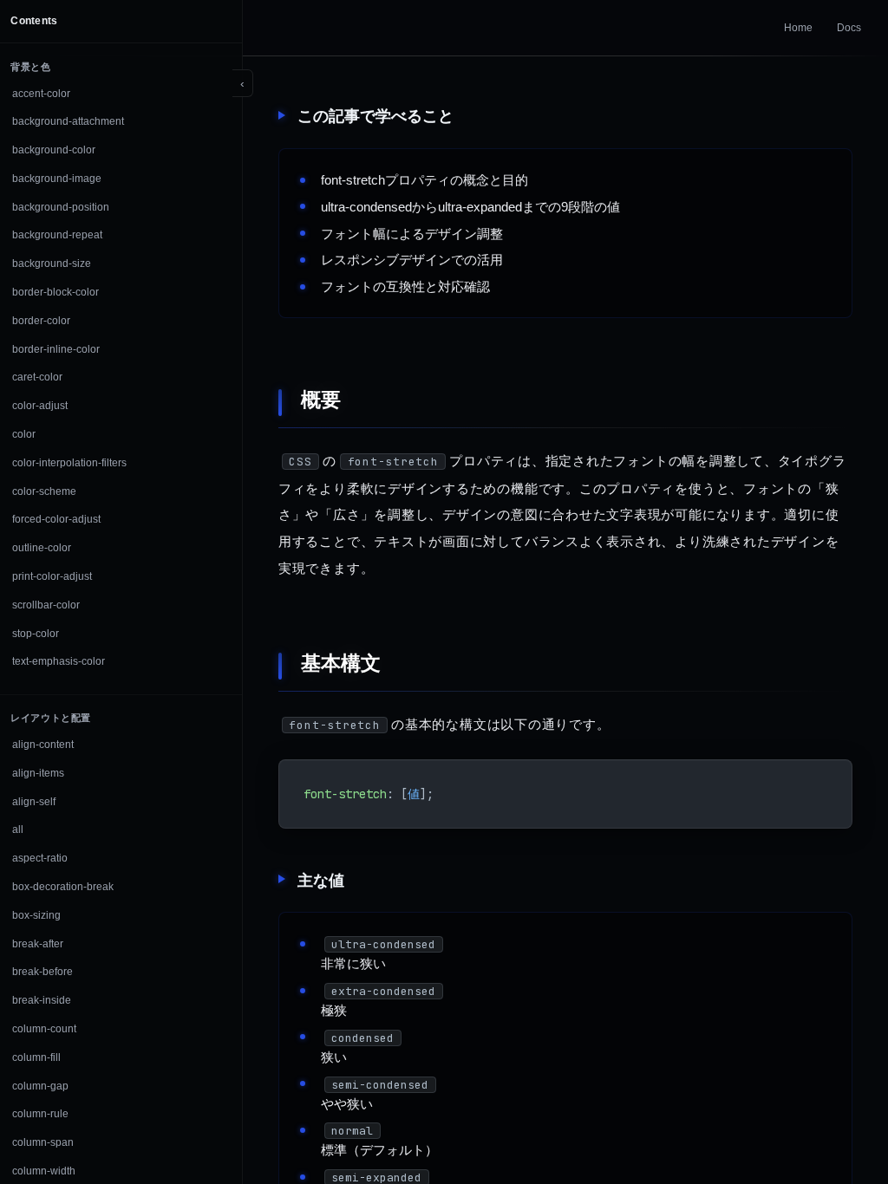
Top (837, 1133)
